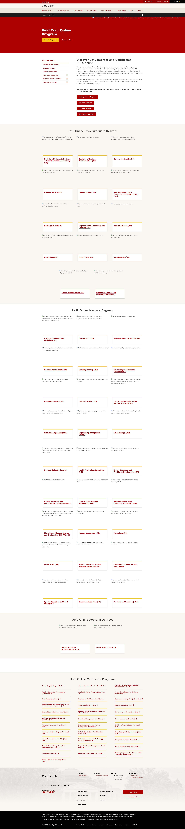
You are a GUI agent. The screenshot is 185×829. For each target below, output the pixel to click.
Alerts (102, 825)
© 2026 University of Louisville (52, 825)
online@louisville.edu (102, 775)
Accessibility (80, 825)
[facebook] (58, 785)
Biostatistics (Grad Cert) (50, 699)
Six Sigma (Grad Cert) (49, 753)
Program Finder (48, 60)
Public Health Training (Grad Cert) (127, 747)
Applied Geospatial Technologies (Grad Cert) (53, 693)
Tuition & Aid (81, 804)
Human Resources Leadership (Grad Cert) (54, 739)
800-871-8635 (83, 775)
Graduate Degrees (85, 102)
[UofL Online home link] (48, 791)
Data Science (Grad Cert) (124, 705)
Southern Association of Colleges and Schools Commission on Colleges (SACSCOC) (97, 819)
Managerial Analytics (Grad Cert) (126, 740)
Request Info (132, 797)
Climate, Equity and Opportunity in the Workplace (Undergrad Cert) (55, 705)
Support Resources (106, 791)
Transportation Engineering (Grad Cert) (53, 760)
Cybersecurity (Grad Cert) (87, 705)
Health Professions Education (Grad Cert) (127, 726)
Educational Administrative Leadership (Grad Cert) (91, 712)
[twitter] (62, 785)
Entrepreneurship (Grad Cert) (125, 719)
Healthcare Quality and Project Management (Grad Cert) (89, 726)
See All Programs (50, 40)
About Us (103, 800)
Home (44, 15)
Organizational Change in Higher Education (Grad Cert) (53, 746)
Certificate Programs (86, 114)
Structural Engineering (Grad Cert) (90, 753)
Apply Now (133, 792)
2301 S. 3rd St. (135, 775)
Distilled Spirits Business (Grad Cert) (55, 712)
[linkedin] (68, 785)
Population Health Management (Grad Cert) (91, 746)
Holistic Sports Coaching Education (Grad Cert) (90, 732)
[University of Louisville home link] (45, 1)
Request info (66, 40)
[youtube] (65, 785)
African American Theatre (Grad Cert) (91, 686)
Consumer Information (114, 825)
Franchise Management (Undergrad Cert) (54, 726)
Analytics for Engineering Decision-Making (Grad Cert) (127, 686)
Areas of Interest (82, 795)
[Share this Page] (142, 15)
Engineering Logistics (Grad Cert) (127, 712)
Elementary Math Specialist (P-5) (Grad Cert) (53, 719)
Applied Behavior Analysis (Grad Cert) (91, 693)
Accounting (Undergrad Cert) (52, 686)
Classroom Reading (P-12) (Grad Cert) (128, 699)
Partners (103, 795)
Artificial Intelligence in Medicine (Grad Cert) (126, 693)
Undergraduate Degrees (87, 97)
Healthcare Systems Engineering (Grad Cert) (55, 732)
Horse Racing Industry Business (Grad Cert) (128, 732)
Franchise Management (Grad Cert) (90, 719)
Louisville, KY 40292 (137, 777)
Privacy (127, 825)
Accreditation (92, 825)
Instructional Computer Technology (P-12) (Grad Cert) (90, 739)
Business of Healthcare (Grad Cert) (90, 699)
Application (81, 800)
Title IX (135, 825)
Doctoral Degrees (85, 108)
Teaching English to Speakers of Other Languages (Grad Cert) (128, 753)
